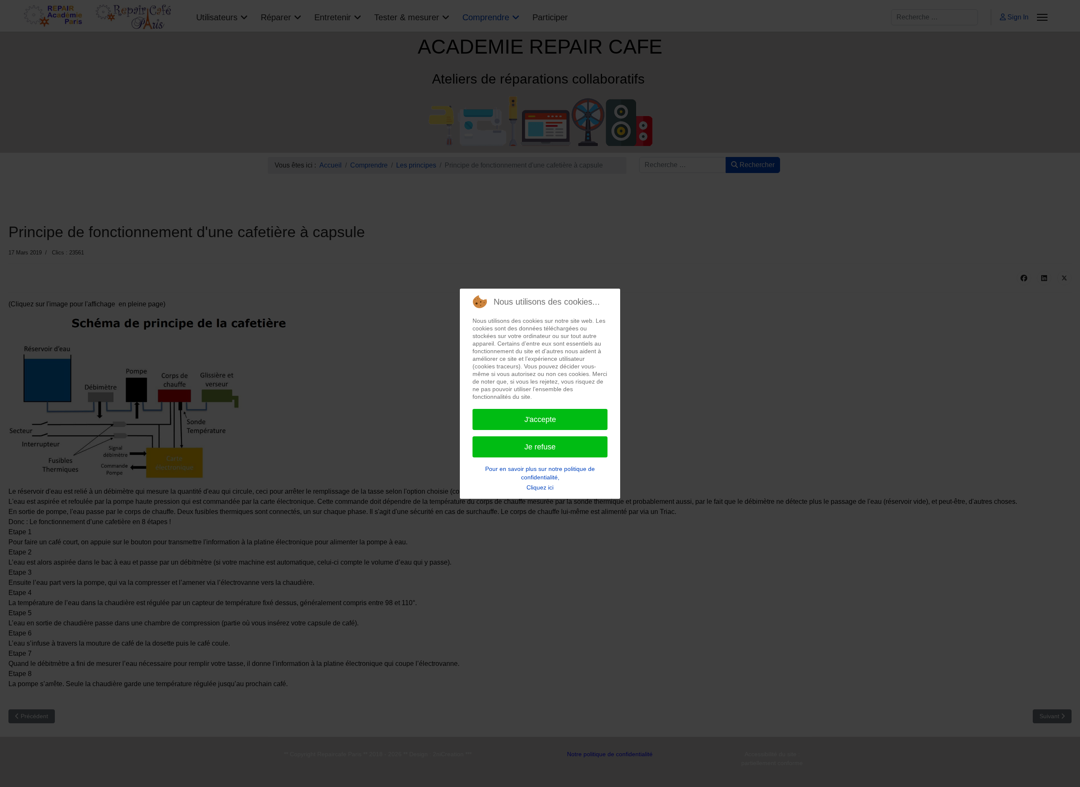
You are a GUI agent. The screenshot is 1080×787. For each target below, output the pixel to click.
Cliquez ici (540, 487)
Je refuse (540, 447)
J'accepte (540, 419)
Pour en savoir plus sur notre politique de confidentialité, (540, 473)
